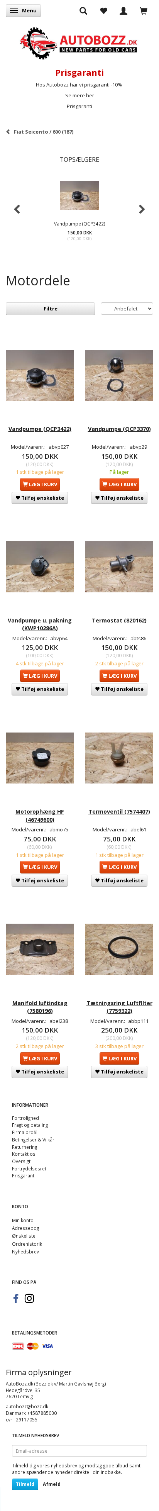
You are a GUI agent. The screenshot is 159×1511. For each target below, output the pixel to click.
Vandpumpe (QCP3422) (79, 223)
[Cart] (143, 10)
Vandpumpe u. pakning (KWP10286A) (40, 624)
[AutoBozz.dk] (79, 42)
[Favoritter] (103, 10)
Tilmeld (25, 1484)
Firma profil (24, 1132)
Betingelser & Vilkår (33, 1139)
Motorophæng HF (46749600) (39, 815)
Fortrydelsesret (29, 1168)
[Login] (123, 10)
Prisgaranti (79, 106)
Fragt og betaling (30, 1125)
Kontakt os (24, 1154)
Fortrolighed (25, 1118)
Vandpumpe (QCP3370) (119, 428)
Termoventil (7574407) (119, 811)
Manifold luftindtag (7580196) (40, 1006)
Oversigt (21, 1161)
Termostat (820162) (119, 620)
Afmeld (52, 1484)
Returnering (24, 1147)
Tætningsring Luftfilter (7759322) (119, 1006)
